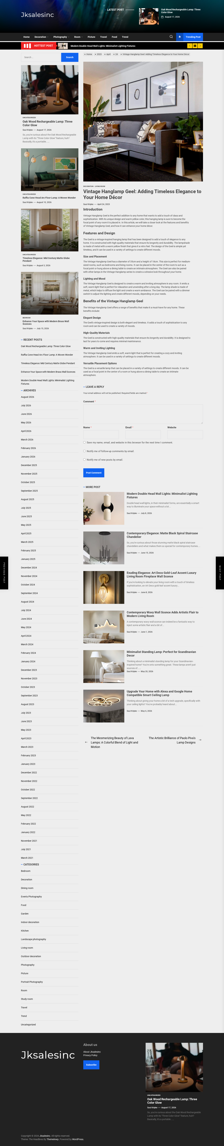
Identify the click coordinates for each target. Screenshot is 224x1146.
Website (171, 427)
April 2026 (26, 431)
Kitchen (25, 930)
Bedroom (25, 871)
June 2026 (26, 414)
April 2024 (26, 636)
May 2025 (26, 525)
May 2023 (26, 730)
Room (77, 37)
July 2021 (26, 849)
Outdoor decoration (31, 956)
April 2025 (26, 533)
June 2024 (26, 619)
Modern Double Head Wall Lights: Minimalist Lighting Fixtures (47, 382)
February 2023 (28, 755)
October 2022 (28, 789)
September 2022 (29, 798)
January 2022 (28, 832)
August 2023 (27, 704)
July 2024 (26, 610)
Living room (27, 947)
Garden (25, 913)
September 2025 (29, 491)
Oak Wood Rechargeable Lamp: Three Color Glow (46, 346)
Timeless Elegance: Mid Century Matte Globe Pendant (48, 363)
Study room (27, 999)
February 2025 (28, 550)
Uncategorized (28, 1024)
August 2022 (27, 806)
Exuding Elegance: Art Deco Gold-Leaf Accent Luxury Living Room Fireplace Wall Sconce (161, 574)
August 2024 (27, 602)
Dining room (27, 888)
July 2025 (26, 508)
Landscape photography (33, 939)
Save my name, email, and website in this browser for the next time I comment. (130, 442)
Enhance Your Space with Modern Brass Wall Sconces (48, 372)
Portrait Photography (32, 982)
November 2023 (29, 678)
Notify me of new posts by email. (105, 459)
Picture (91, 37)
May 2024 (26, 627)
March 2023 (27, 747)
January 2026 (28, 457)
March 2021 (27, 858)
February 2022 (28, 823)
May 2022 (26, 815)
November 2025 (29, 474)
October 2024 (28, 585)
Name (87, 427)
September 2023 (29, 695)
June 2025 (26, 516)
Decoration (40, 37)
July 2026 (26, 405)
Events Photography (31, 896)
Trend (125, 37)
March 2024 (27, 644)
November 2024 (29, 576)
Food (114, 37)
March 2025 (27, 542)
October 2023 (28, 687)
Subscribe (91, 1064)
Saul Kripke (88, 204)
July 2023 (26, 712)
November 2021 (29, 840)
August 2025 (27, 499)
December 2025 (29, 465)
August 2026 (27, 397)
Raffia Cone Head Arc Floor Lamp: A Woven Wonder (49, 197)
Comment (89, 401)
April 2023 (26, 738)
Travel (103, 37)
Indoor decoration (30, 922)
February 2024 (28, 653)
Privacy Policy (90, 1055)
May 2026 (26, 422)
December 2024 (29, 567)
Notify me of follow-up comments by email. (110, 451)
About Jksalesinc (92, 1051)
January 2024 (28, 661)
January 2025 (28, 559)
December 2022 (29, 772)
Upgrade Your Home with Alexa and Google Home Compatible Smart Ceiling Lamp (159, 693)
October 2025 (28, 482)
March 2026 (27, 439)
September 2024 (29, 593)
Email (129, 427)
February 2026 (28, 448)
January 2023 (28, 764)
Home (26, 37)
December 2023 (29, 670)
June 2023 (26, 721)
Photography (60, 37)
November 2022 (29, 781)
